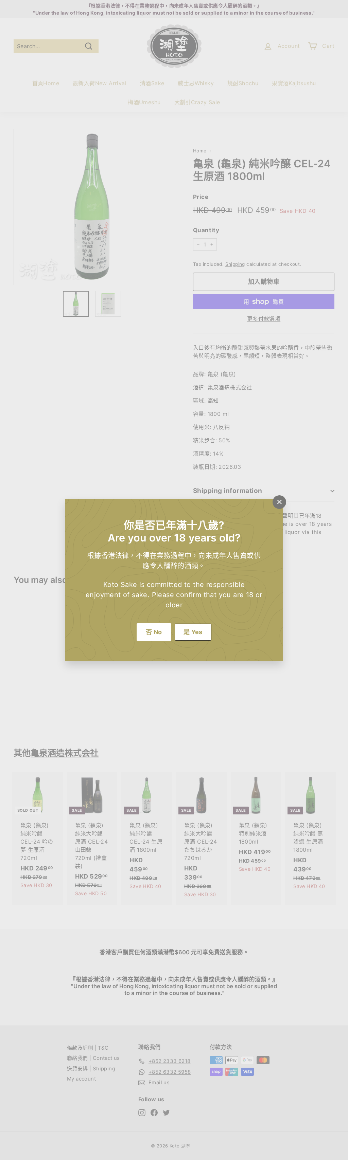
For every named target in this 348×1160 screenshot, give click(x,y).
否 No (154, 632)
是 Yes (193, 632)
